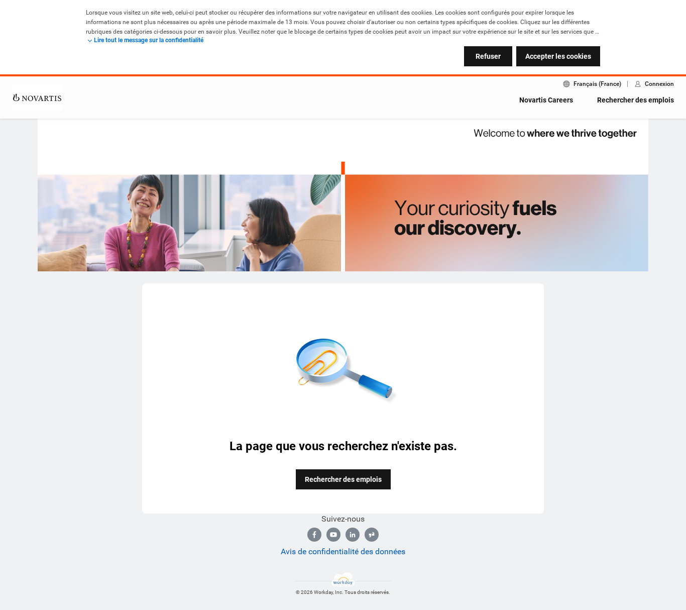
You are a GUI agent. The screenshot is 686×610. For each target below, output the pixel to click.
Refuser (488, 56)
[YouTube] (333, 535)
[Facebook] (314, 535)
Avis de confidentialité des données (343, 551)
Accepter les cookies (558, 56)
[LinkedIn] (353, 535)
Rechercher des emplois (635, 100)
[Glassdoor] (372, 535)
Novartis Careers (546, 100)
